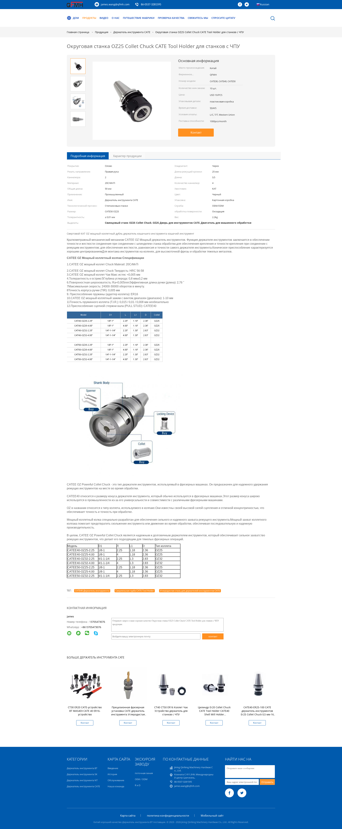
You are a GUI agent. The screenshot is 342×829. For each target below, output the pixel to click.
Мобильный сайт (212, 815)
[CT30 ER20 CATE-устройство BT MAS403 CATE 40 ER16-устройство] (85, 685)
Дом (76, 18)
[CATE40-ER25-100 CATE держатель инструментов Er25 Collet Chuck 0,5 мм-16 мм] (258, 685)
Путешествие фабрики (138, 18)
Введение (113, 768)
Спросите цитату (223, 18)
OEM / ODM (141, 779)
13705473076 (97, 621)
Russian (264, 4)
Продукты (89, 18)
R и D (137, 785)
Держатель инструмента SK (82, 774)
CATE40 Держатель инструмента (92, 590)
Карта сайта (127, 815)
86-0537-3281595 (151, 4)
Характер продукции (127, 156)
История (112, 774)
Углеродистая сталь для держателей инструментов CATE (190, 590)
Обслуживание (116, 780)
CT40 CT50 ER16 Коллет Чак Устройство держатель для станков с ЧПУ (171, 711)
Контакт (196, 132)
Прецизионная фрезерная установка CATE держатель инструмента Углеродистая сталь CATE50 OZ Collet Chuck (128, 713)
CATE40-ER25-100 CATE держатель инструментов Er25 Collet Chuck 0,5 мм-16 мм (257, 713)
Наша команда (116, 786)
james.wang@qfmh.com (115, 4)
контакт (213, 636)
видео (104, 18)
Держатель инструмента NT (82, 780)
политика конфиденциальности (168, 815)
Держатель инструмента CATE (83, 786)
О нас (116, 18)
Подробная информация (88, 156)
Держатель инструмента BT (82, 768)
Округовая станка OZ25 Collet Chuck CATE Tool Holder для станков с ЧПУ (199, 32)
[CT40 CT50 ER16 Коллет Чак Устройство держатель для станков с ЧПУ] (171, 685)
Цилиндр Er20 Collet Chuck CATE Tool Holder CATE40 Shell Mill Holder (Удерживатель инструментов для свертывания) (214, 716)
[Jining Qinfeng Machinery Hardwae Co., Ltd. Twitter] (247, 4)
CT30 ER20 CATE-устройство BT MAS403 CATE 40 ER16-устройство (85, 711)
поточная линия (144, 773)
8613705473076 (92, 627)
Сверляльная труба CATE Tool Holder (134, 590)
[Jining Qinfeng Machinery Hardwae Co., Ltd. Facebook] (241, 4)
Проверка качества (171, 18)
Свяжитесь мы (198, 18)
